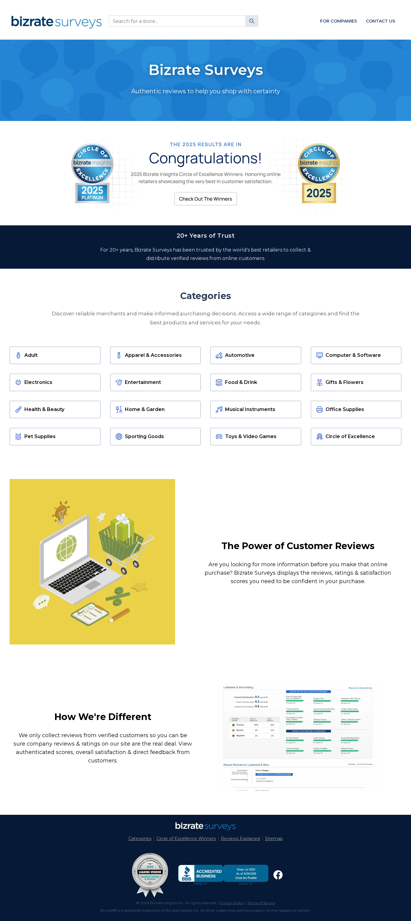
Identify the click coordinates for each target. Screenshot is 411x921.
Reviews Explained (240, 838)
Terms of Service (261, 903)
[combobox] (183, 21)
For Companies (338, 21)
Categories (139, 838)
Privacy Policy (232, 903)
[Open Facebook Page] (278, 875)
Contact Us (380, 21)
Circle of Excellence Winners (186, 838)
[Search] (252, 21)
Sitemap (274, 838)
